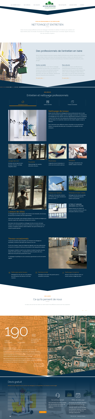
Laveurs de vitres (48, 104)
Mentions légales (81, 416)
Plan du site (73, 416)
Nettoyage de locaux (23, 104)
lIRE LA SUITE (38, 365)
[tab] (47, 103)
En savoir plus (39, 78)
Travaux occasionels (72, 104)
